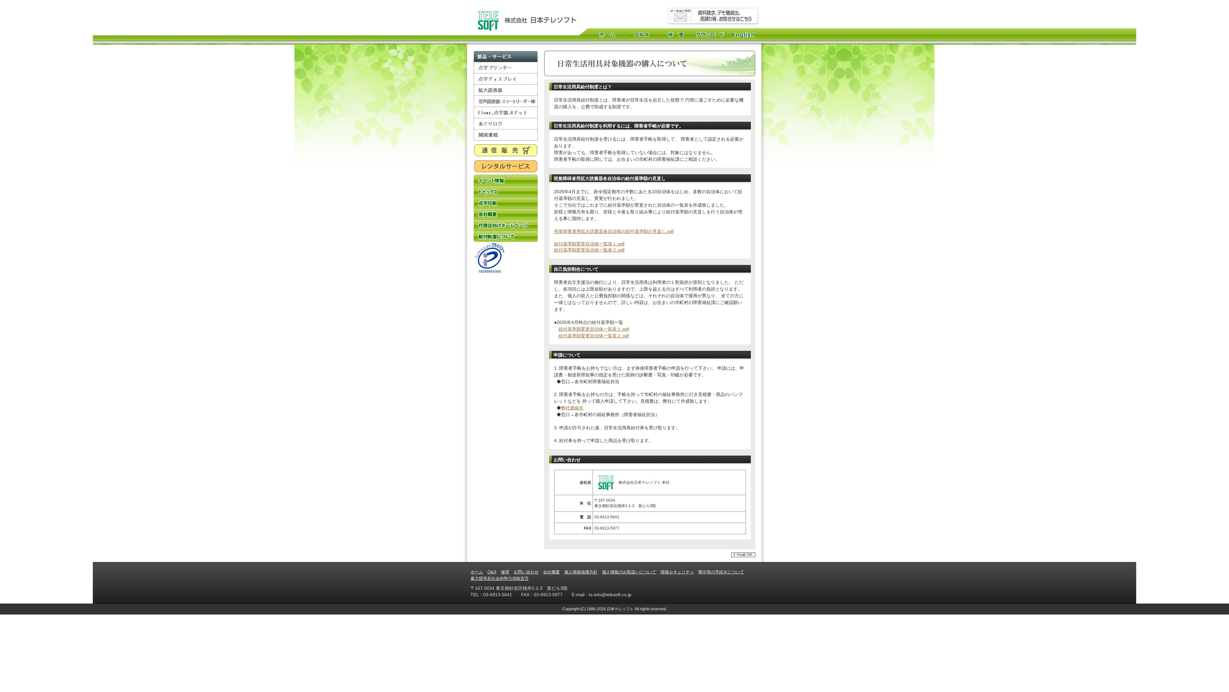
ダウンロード (710, 34)
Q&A (641, 34)
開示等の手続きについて (721, 572)
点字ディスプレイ (506, 79)
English (744, 34)
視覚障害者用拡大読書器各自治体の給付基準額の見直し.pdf (614, 231)
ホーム (607, 34)
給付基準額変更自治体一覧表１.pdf (589, 243)
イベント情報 (506, 180)
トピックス (506, 191)
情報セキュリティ (677, 572)
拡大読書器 (506, 90)
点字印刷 (506, 202)
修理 (676, 34)
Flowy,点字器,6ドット (506, 112)
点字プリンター (506, 67)
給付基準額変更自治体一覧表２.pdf (589, 249)
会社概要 (506, 213)
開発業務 (506, 135)
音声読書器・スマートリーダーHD (506, 101)
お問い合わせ (526, 572)
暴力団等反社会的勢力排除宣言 (499, 578)
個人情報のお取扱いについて (629, 572)
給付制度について (506, 236)
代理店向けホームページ (506, 225)
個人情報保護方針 (581, 572)
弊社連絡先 (572, 407)
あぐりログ (506, 123)
